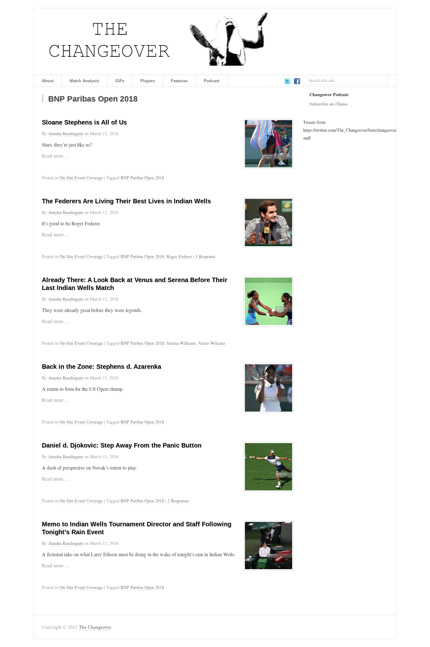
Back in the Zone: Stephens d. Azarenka (101, 366)
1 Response (205, 256)
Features (179, 80)
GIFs (119, 80)
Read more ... (55, 155)
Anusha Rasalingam (65, 133)
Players (147, 80)
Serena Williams (181, 343)
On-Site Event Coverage (81, 178)
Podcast (211, 80)
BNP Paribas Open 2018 (142, 178)
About (48, 80)
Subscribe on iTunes (328, 104)
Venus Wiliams (211, 343)
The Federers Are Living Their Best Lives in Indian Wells (126, 201)
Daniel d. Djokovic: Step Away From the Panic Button (121, 445)
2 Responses (178, 501)
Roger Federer (179, 256)
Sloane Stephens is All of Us (84, 122)
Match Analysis (84, 80)
